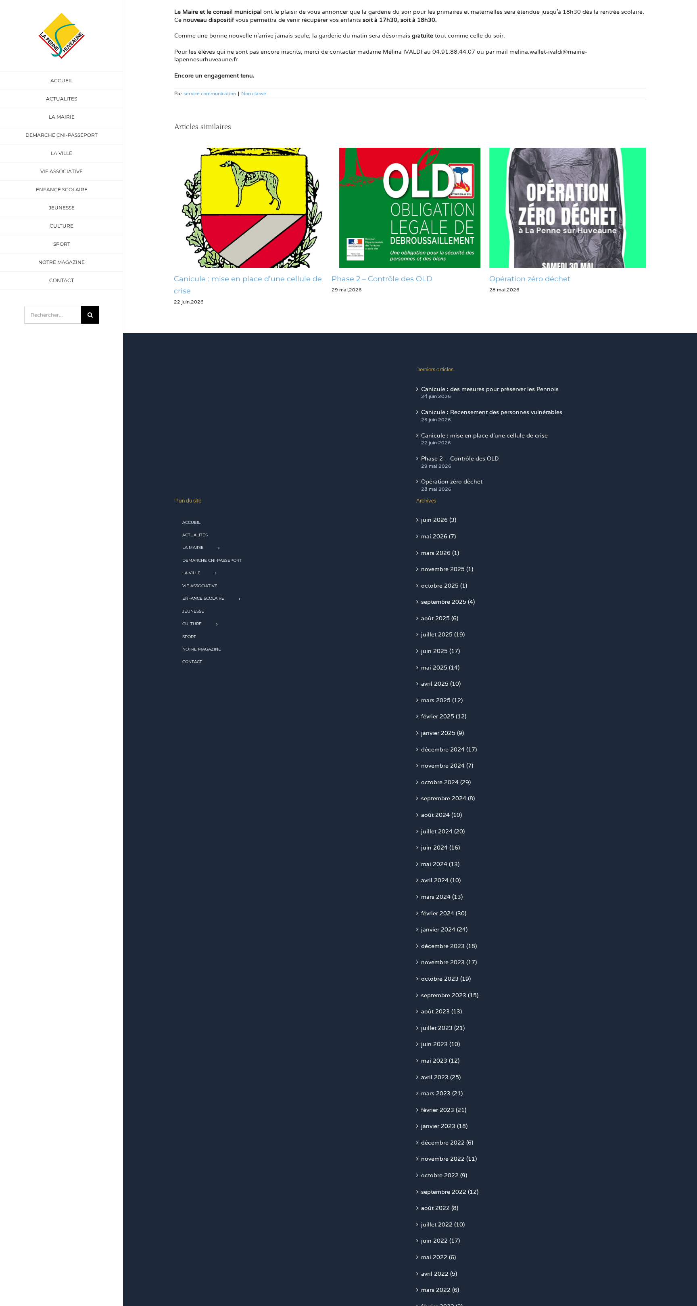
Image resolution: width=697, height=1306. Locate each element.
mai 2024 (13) (440, 864)
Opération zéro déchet (377, 278)
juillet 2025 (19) (443, 634)
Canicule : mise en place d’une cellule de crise (484, 435)
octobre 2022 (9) (444, 1175)
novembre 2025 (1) (447, 569)
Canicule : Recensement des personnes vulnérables (491, 412)
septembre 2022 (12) (449, 1191)
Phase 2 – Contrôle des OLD (229, 278)
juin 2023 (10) (440, 1044)
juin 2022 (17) (440, 1240)
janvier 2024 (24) (444, 929)
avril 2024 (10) (441, 880)
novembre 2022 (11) (449, 1158)
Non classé (253, 93)
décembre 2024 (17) (449, 749)
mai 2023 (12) (440, 1060)
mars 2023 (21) (442, 1093)
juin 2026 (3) (438, 519)
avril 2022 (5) (439, 1273)
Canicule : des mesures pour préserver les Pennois (490, 389)
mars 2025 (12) (442, 700)
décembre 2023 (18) (449, 946)
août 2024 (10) (441, 814)
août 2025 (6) (439, 618)
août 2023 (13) (441, 1011)
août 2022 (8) (439, 1208)
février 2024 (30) (443, 913)
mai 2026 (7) (438, 536)
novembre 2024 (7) (447, 765)
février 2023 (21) (443, 1109)
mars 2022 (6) (440, 1289)
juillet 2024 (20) (443, 831)
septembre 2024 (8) (448, 798)
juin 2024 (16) (440, 847)
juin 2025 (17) (440, 651)
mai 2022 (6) (438, 1257)
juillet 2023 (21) (443, 1028)
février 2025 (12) (443, 716)
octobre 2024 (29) (446, 782)
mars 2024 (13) (442, 896)
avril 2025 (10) (441, 683)
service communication (210, 93)
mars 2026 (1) (440, 553)
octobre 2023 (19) (446, 978)
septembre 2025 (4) (448, 601)
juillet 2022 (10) (443, 1224)
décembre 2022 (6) (447, 1142)
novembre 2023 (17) (449, 962)
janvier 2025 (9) (442, 733)
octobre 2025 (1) (444, 585)
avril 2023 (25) (441, 1077)
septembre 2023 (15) (449, 995)
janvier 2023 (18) (444, 1126)
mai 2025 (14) (440, 667)
